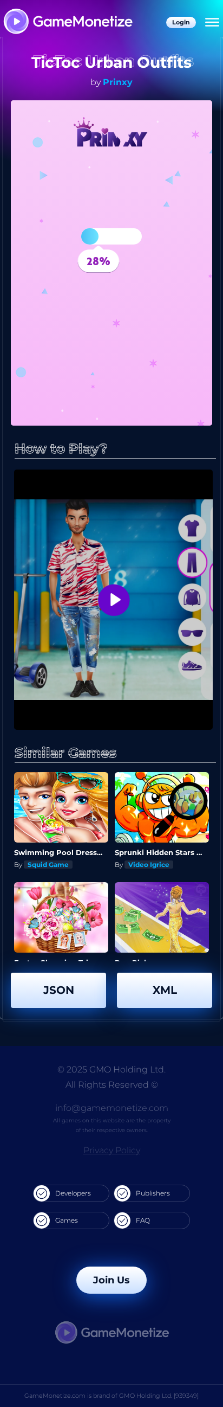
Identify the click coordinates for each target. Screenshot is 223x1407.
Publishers (153, 1193)
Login (181, 22)
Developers (73, 1193)
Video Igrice (148, 864)
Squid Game (48, 864)
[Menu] (212, 22)
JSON (58, 990)
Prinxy (118, 82)
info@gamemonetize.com (111, 1108)
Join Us (111, 1280)
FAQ (143, 1220)
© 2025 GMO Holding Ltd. (111, 1069)
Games (66, 1220)
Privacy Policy (111, 1150)
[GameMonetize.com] (67, 22)
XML (165, 990)
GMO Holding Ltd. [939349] (159, 1395)
